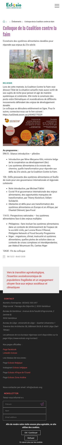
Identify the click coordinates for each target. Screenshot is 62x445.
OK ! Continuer (31, 433)
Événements (16, 22)
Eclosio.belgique (20, 367)
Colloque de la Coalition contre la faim (39, 22)
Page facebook (9, 349)
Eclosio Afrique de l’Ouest (19, 372)
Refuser (31, 438)
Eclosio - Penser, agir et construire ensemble (14, 6)
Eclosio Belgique (15, 363)
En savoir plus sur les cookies (31, 442)
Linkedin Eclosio (10, 353)
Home (4, 21)
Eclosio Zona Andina (17, 377)
